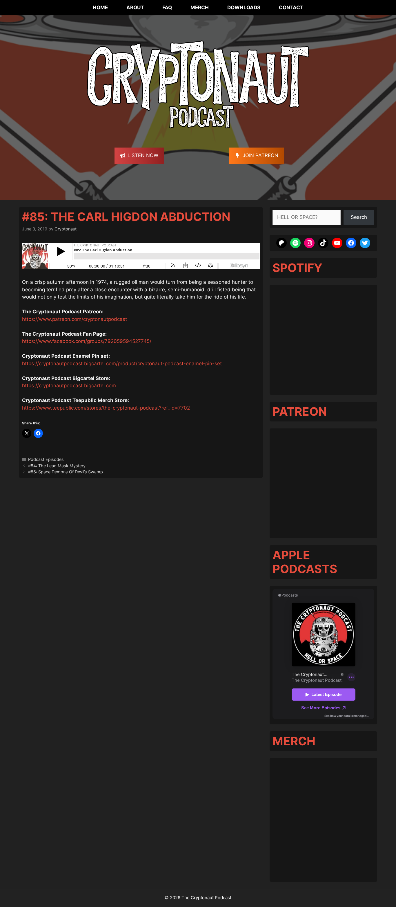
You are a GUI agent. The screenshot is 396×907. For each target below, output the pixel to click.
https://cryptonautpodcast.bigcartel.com (69, 385)
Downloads (243, 7)
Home (100, 7)
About (135, 7)
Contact (291, 7)
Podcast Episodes (46, 459)
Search (359, 217)
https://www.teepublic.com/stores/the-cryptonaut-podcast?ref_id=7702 (106, 408)
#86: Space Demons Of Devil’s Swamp (65, 471)
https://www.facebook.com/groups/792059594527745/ (86, 341)
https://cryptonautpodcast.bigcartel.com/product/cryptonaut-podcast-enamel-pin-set (122, 363)
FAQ (167, 7)
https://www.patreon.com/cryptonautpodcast (74, 319)
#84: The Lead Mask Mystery (57, 465)
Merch (199, 7)
